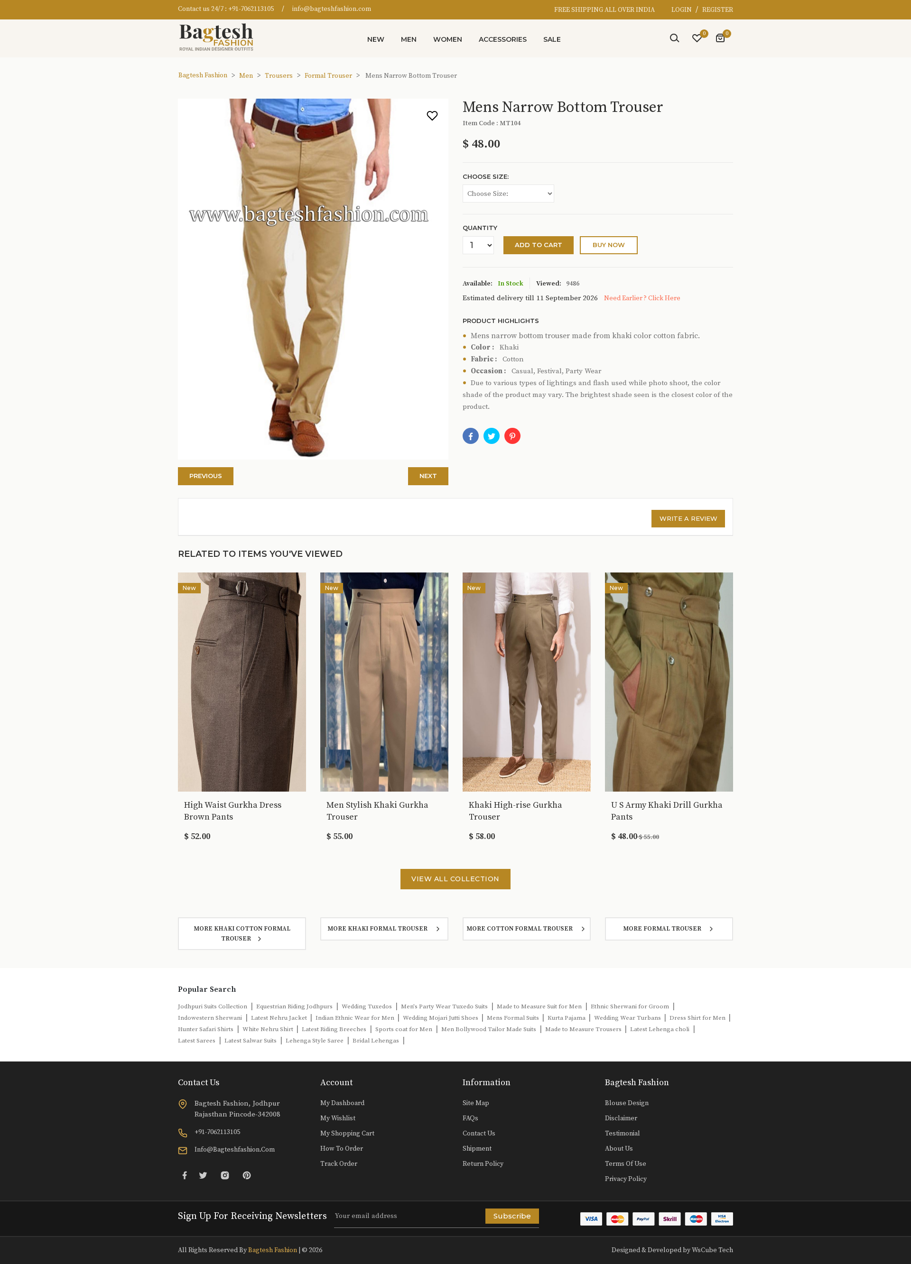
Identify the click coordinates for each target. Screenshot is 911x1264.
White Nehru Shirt (268, 1029)
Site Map (476, 1103)
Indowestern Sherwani (210, 1018)
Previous (205, 476)
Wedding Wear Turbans (628, 1018)
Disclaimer (621, 1118)
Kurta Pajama (567, 1018)
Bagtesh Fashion (202, 75)
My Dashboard (342, 1103)
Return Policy (483, 1164)
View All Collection (455, 879)
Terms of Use (625, 1164)
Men (409, 39)
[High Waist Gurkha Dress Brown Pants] (242, 681)
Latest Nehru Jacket (279, 1018)
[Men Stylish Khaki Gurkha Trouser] (384, 681)
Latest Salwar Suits (250, 1040)
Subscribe (512, 1215)
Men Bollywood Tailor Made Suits (488, 1029)
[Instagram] (225, 1175)
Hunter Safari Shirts (205, 1029)
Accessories (503, 39)
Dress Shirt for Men (698, 1018)
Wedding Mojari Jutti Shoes (441, 1018)
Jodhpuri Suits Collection (212, 1006)
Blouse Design (627, 1103)
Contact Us (479, 1133)
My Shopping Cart (347, 1133)
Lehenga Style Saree (315, 1040)
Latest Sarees (196, 1040)
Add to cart (538, 245)
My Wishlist (337, 1118)
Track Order (338, 1164)
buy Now (609, 245)
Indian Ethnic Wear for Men (356, 1018)
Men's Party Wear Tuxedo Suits (444, 1006)
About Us (619, 1148)
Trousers (279, 76)
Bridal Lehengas (376, 1040)
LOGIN (682, 10)
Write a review (688, 518)
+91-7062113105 (251, 9)
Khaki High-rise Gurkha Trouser (515, 811)
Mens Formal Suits (513, 1018)
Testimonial (622, 1133)
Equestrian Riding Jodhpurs (294, 1006)
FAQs (470, 1118)
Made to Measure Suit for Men (539, 1006)
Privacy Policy (626, 1179)
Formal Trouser (328, 76)
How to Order (341, 1148)
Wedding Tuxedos (367, 1006)
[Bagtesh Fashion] (220, 37)
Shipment (477, 1148)
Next (428, 476)
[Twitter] (203, 1175)
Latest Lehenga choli (659, 1029)
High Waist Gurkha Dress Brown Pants (232, 811)
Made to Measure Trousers (584, 1029)
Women (447, 39)
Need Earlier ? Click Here (642, 298)
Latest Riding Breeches (334, 1029)
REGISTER (717, 10)
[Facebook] (471, 436)
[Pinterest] (246, 1175)
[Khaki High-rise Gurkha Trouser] (527, 681)
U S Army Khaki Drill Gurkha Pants (667, 811)
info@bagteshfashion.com (331, 9)
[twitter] (491, 436)
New (375, 39)
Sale (552, 39)
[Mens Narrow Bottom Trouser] (512, 436)
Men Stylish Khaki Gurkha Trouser (377, 811)
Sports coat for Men (403, 1029)
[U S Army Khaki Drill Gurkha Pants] (669, 681)
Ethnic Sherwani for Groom (630, 1006)
